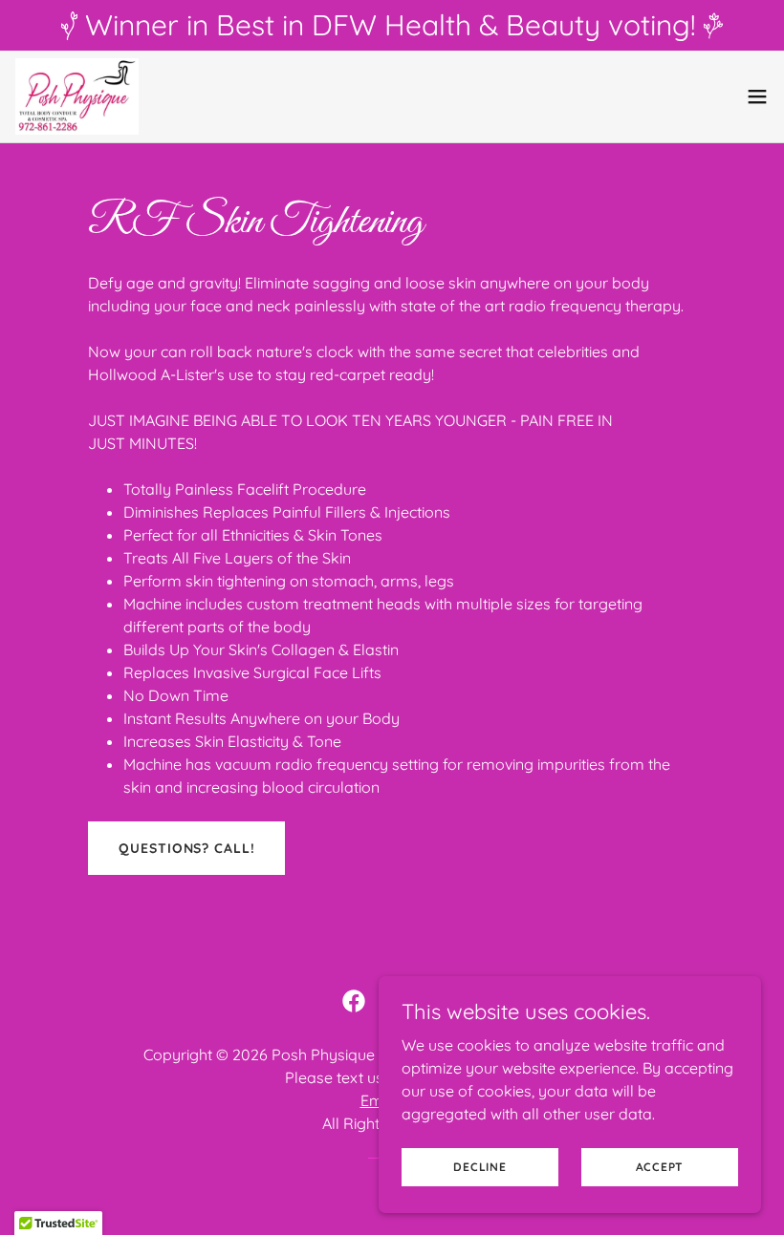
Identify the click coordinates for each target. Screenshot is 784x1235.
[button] (757, 96)
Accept (660, 1167)
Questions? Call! (186, 848)
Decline (479, 1167)
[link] (77, 96)
